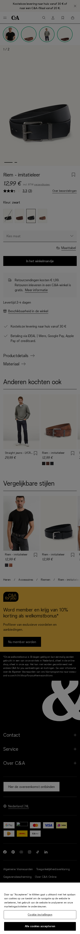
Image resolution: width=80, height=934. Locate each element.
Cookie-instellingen (40, 914)
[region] (40, 908)
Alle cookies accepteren (40, 926)
